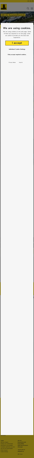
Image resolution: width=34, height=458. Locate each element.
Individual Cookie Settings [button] (17, 49)
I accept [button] (17, 43)
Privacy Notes (12, 62)
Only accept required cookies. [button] (17, 55)
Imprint (21, 62)
